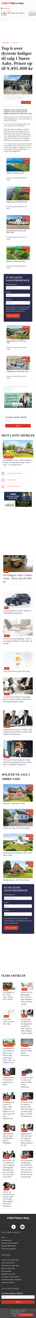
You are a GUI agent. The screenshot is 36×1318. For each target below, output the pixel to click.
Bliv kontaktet (12, 316)
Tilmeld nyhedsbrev (26, 1315)
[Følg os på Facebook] (13, 1227)
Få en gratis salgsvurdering (10, 1277)
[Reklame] (18, 400)
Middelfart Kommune (8, 1274)
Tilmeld (18, 426)
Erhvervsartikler (6, 1271)
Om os (3, 1237)
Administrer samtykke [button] (8, 1249)
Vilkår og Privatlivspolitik (9, 1243)
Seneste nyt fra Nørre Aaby (9, 1260)
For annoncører (6, 1240)
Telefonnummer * (11, 284)
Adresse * (9, 299)
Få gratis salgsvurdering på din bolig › (16, 179)
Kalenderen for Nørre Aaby (10, 1266)
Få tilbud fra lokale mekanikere (11, 1280)
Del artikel (25, 102)
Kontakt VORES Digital (8, 1246)
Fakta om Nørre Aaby (8, 1268)
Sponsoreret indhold (8, 1282)
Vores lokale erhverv (7, 1263)
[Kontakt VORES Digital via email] (22, 1227)
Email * (8, 292)
